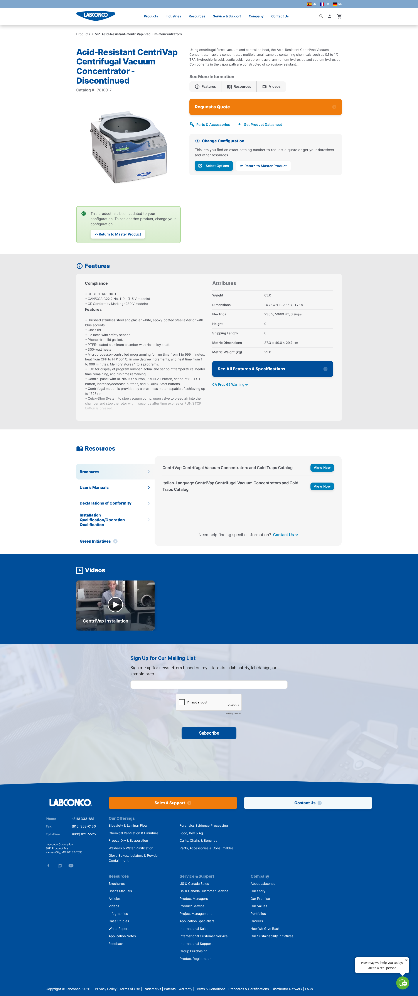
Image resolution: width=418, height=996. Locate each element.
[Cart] (340, 16)
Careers (257, 921)
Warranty (185, 989)
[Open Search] (321, 16)
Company (256, 16)
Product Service (192, 906)
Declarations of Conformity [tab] (105, 503)
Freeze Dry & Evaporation (128, 840)
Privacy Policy (105, 989)
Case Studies (119, 921)
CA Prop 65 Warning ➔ (230, 384)
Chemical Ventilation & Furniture (133, 833)
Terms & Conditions (210, 989)
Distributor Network (287, 989)
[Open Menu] (8, 14)
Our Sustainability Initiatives (272, 936)
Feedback (116, 944)
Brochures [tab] (89, 471)
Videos (114, 906)
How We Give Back (265, 929)
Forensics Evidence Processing (204, 825)
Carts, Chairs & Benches (198, 840)
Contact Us (280, 16)
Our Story (258, 891)
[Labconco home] (71, 803)
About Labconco (263, 884)
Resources (197, 16)
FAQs (309, 989)
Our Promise (260, 899)
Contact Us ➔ (285, 534)
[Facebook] (48, 865)
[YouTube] (71, 865)
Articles (115, 899)
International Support (196, 944)
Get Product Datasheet (263, 124)
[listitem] (205, 86)
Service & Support (227, 16)
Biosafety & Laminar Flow (128, 825)
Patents (170, 989)
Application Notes (122, 936)
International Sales (194, 929)
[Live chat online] (402, 988)
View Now (322, 468)
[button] (330, 16)
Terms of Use (129, 989)
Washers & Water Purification (131, 848)
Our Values (259, 906)
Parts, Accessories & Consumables (207, 848)
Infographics (118, 914)
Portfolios (258, 914)
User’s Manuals (120, 891)
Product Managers (194, 899)
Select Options (217, 166)
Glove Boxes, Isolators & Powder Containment (134, 858)
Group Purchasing (193, 951)
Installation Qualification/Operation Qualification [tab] (102, 520)
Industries (173, 16)
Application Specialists (197, 921)
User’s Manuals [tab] (94, 487)
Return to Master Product (120, 234)
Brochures (117, 884)
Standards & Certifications (248, 989)
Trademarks (152, 989)
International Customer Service (204, 936)
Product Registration (195, 959)
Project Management (196, 914)
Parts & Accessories (213, 124)
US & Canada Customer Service (204, 891)
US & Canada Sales (194, 884)
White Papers (119, 929)
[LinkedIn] (59, 865)
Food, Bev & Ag (191, 833)
